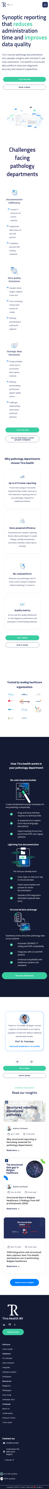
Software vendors (9, 1372)
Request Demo (13, 1332)
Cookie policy (7, 1413)
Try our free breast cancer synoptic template (22, 439)
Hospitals (6, 1367)
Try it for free (25, 79)
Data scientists (8, 1363)
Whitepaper (7, 1390)
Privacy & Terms (8, 1418)
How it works (22, 645)
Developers (6, 1376)
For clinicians (7, 1358)
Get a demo (22, 638)
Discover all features (24, 975)
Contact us (8, 1438)
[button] (45, 4)
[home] (10, 4)
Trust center (7, 1422)
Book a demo (24, 87)
